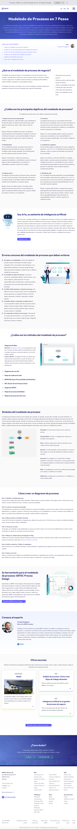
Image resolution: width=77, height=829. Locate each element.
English (58, 3)
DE (68, 9)
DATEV (51, 803)
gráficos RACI (68, 177)
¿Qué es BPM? (53, 775)
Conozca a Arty (23, 239)
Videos (65, 801)
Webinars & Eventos (69, 799)
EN (64, 9)
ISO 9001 (52, 149)
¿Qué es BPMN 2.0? (54, 781)
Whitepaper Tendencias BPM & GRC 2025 (38, 810)
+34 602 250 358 (43, 757)
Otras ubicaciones (7, 792)
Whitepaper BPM (38, 801)
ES (61, 9)
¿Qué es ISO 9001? (39, 783)
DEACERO (51, 799)
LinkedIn (20, 644)
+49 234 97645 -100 (7, 783)
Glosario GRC (67, 775)
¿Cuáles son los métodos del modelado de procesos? (17, 54)
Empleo (66, 797)
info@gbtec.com (6, 786)
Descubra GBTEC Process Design (13, 601)
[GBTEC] (5, 8)
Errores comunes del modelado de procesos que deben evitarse (20, 52)
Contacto (28, 757)
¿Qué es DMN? (38, 790)
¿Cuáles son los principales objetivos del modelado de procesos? (21, 50)
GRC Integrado (68, 785)
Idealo (50, 797)
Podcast (66, 803)
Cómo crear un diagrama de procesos (13, 59)
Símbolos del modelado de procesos (13, 57)
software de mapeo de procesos (29, 540)
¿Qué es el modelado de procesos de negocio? (16, 47)
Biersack (51, 801)
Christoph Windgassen (63, 47)
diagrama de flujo (17, 348)
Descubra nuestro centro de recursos (37, 725)
